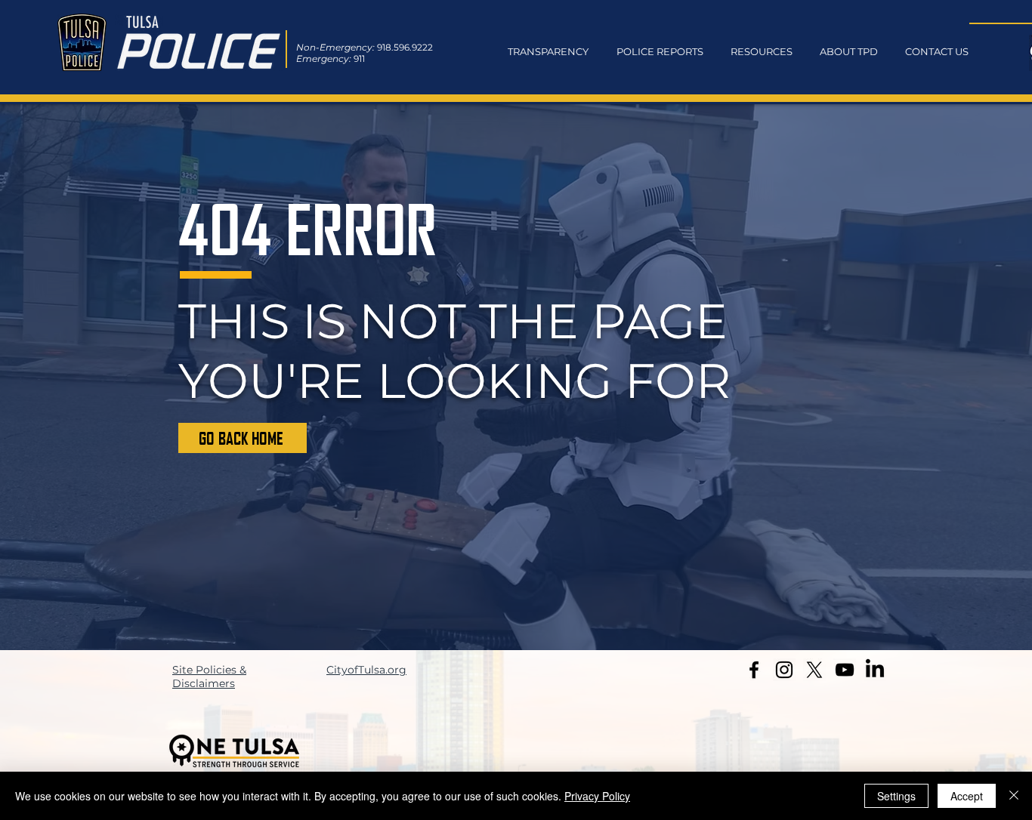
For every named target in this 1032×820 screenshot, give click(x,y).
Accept (966, 795)
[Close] (1014, 796)
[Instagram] (784, 669)
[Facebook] (754, 669)
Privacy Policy (597, 795)
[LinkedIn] (875, 669)
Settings (896, 795)
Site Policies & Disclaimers (209, 676)
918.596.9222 (405, 47)
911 (359, 58)
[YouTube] (844, 669)
